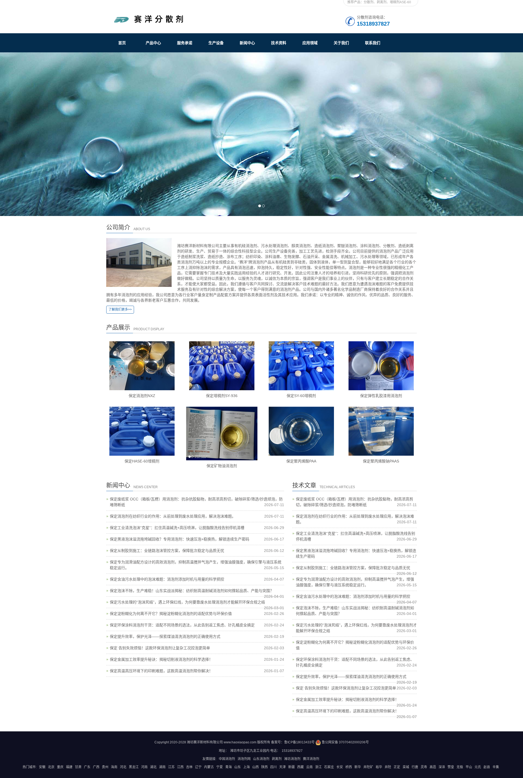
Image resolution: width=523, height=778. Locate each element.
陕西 (264, 767)
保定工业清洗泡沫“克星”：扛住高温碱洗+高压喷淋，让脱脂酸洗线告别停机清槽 (177, 527)
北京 (51, 767)
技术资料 (278, 43)
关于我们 (341, 43)
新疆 (291, 767)
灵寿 (424, 767)
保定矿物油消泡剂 (221, 466)
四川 (273, 767)
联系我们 (372, 43)
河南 (144, 767)
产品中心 (153, 43)
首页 (122, 43)
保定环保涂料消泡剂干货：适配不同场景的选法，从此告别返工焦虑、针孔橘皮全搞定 (182, 625)
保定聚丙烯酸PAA (301, 461)
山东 (237, 767)
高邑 (433, 767)
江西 (180, 767)
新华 (357, 767)
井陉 (388, 767)
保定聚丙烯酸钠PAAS (381, 461)
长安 (339, 767)
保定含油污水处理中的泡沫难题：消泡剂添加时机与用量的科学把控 (167, 579)
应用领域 (310, 43)
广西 (96, 767)
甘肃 (78, 767)
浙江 (318, 767)
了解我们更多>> (120, 309)
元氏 (478, 767)
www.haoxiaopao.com (240, 742)
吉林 (189, 767)
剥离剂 (277, 759)
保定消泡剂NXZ (142, 395)
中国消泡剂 (227, 759)
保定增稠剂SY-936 (222, 395)
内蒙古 (209, 767)
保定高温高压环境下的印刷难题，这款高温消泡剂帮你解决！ (161, 671)
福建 (69, 767)
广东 (87, 767)
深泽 (442, 767)
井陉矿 (368, 767)
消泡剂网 (244, 759)
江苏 (171, 767)
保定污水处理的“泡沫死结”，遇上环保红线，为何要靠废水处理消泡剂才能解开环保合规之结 (187, 602)
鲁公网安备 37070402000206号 (345, 742)
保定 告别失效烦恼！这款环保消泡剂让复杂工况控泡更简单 (160, 648)
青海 (228, 767)
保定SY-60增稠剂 (301, 395)
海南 (114, 767)
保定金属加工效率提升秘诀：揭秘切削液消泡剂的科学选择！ (161, 659)
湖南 (162, 767)
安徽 (42, 767)
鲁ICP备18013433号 (299, 742)
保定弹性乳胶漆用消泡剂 (381, 395)
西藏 (300, 767)
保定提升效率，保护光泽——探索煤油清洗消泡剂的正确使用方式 (165, 636)
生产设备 (216, 43)
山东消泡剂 (261, 759)
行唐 (415, 767)
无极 (460, 767)
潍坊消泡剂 (292, 759)
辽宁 (198, 767)
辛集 (495, 767)
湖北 (153, 767)
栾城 (406, 767)
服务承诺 (184, 43)
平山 (469, 767)
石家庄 (329, 767)
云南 (309, 767)
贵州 (105, 767)
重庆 (60, 767)
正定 (397, 767)
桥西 (348, 767)
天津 (282, 767)
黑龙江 (134, 767)
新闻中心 (247, 43)
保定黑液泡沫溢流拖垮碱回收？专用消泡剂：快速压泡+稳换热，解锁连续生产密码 (179, 539)
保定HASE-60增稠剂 (141, 461)
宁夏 (219, 767)
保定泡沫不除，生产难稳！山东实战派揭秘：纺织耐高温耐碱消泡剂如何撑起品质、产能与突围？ (192, 590)
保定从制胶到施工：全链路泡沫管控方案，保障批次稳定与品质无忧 (167, 550)
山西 (255, 767)
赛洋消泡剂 (311, 759)
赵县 (487, 767)
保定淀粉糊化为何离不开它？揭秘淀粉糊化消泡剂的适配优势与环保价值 (171, 613)
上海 (246, 767)
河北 (123, 767)
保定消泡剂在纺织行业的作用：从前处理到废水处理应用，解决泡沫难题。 (173, 516)
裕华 (379, 767)
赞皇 (451, 767)
